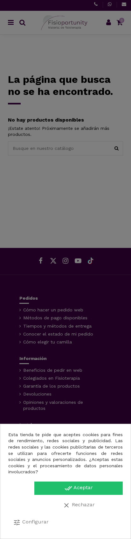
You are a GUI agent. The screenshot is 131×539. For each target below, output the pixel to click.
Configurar (31, 522)
